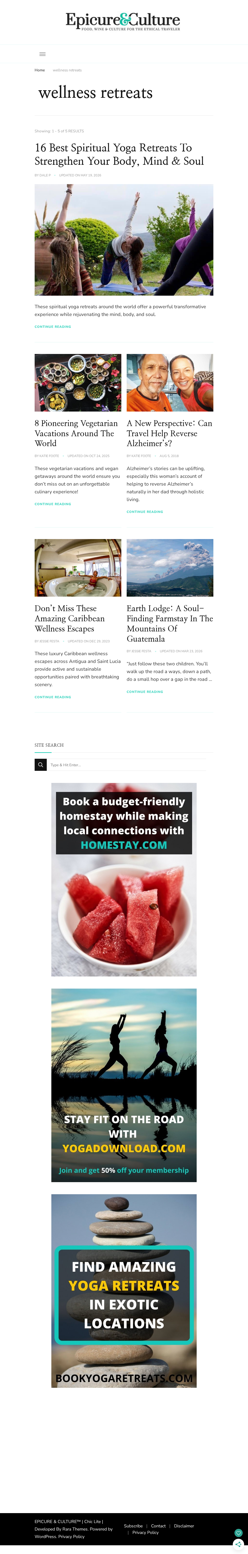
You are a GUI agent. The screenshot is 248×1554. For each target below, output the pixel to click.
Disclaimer (184, 1526)
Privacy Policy (71, 1537)
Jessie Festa (49, 641)
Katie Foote (49, 456)
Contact (158, 1526)
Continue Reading (53, 326)
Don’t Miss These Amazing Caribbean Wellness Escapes (70, 619)
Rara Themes (75, 1529)
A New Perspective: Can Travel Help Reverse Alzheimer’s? (169, 434)
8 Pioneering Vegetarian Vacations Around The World (76, 434)
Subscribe (133, 1526)
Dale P (45, 175)
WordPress (45, 1537)
